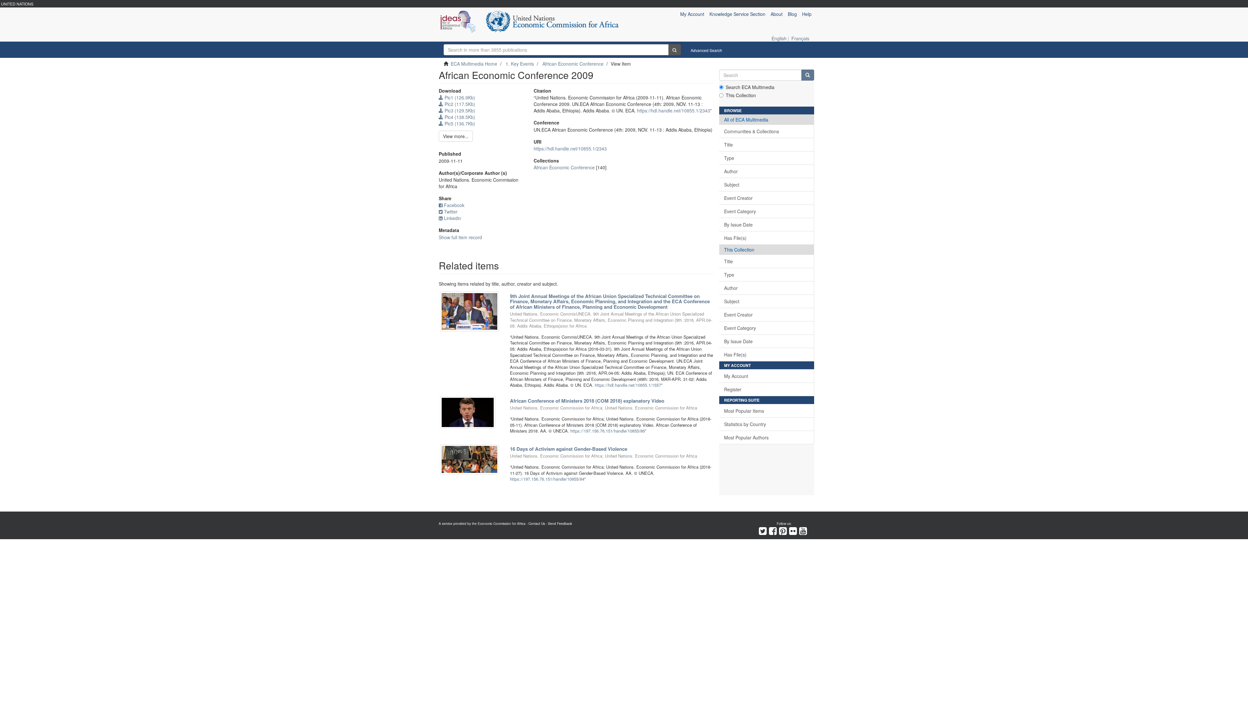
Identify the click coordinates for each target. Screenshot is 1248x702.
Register (732, 389)
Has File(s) (735, 238)
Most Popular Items (744, 411)
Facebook (454, 205)
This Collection (741, 95)
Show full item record (460, 237)
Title (728, 144)
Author (731, 171)
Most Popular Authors (746, 437)
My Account (736, 376)
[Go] (674, 49)
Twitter (451, 211)
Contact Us (536, 523)
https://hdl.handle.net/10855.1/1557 (628, 385)
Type (729, 158)
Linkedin (452, 218)
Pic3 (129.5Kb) (459, 110)
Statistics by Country (745, 424)
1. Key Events (520, 63)
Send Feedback (560, 523)
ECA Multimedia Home (474, 63)
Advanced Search (706, 50)
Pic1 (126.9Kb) (459, 97)
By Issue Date (738, 224)
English (779, 38)
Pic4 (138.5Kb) (459, 117)
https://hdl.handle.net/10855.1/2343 (673, 110)
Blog (792, 14)
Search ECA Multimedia (750, 87)
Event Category (740, 211)
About (777, 14)
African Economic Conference (573, 63)
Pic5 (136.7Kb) (459, 123)
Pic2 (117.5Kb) (459, 104)
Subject (731, 184)
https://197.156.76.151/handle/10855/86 (607, 431)
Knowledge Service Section (737, 14)
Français (800, 38)
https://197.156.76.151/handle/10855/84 (547, 479)
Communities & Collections (751, 131)
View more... (456, 136)
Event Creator (738, 198)
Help (807, 14)
